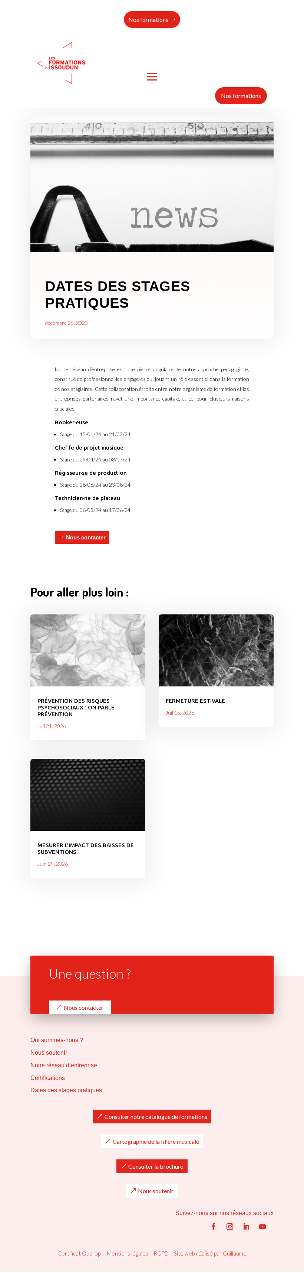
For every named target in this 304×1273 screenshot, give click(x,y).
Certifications (47, 1078)
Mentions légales (127, 1253)
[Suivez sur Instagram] (230, 1226)
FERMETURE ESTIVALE (195, 701)
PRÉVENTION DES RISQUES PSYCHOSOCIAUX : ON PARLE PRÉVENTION (76, 707)
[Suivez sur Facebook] (213, 1226)
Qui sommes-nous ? (56, 1040)
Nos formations (148, 19)
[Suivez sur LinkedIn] (246, 1226)
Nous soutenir (48, 1053)
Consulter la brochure (155, 1166)
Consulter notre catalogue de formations (156, 1116)
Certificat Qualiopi (79, 1253)
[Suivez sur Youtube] (262, 1226)
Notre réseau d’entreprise (63, 1065)
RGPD (161, 1253)
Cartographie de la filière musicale (156, 1141)
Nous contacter (86, 537)
